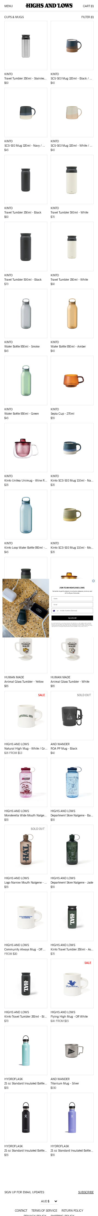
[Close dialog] (93, 581)
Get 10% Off (72, 618)
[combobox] (55, 610)
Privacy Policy (81, 626)
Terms (86, 626)
